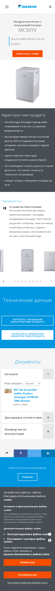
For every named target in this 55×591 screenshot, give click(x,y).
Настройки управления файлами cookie (27, 582)
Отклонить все (27, 574)
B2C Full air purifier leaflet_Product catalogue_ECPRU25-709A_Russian (26, 395)
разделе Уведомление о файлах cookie (26, 554)
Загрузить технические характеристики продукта (27, 320)
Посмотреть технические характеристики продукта (27, 335)
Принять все (27, 562)
